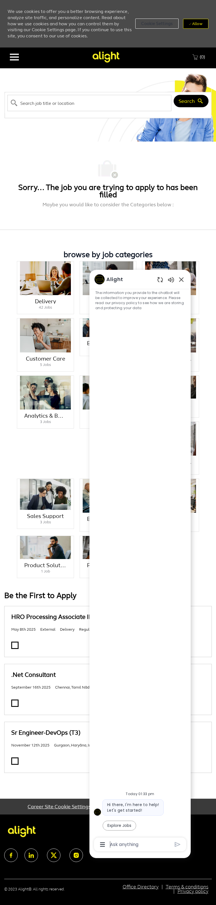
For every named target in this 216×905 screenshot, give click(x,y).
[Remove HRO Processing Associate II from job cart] (15, 645)
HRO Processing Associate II (50, 617)
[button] (157, 24)
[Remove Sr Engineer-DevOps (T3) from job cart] (15, 761)
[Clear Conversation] (160, 279)
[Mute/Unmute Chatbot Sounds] (171, 279)
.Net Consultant (33, 674)
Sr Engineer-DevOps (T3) (45, 732)
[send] (177, 844)
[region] (140, 561)
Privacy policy (192, 891)
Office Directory (141, 887)
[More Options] (102, 844)
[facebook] (11, 855)
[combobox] (89, 103)
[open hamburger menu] (14, 57)
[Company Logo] (106, 56)
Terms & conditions (187, 887)
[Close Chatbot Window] (181, 279)
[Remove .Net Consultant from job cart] (15, 703)
